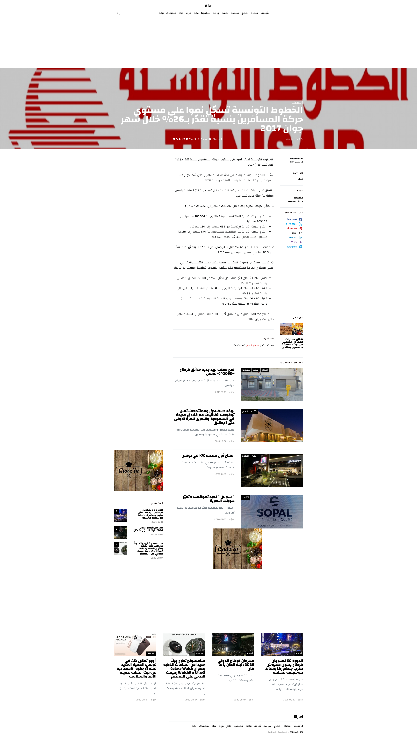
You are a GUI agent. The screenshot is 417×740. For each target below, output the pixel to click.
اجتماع (245, 13)
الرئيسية (265, 13)
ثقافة (225, 13)
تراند (161, 13)
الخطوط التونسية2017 (295, 199)
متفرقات (171, 13)
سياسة (235, 13)
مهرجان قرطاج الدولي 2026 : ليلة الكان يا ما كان (148, 529)
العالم (245, 411)
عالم (196, 13)
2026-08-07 (157, 534)
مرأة (188, 13)
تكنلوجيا (205, 13)
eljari (300, 179)
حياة (181, 13)
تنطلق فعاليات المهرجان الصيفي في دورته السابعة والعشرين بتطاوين (292, 343)
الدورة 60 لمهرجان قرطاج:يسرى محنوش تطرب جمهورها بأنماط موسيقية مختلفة (150, 513)
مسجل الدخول (252, 345)
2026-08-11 (157, 522)
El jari (208, 5)
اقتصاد (255, 13)
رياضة (216, 13)
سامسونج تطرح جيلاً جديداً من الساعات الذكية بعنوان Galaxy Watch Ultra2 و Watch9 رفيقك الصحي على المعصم (148, 548)
